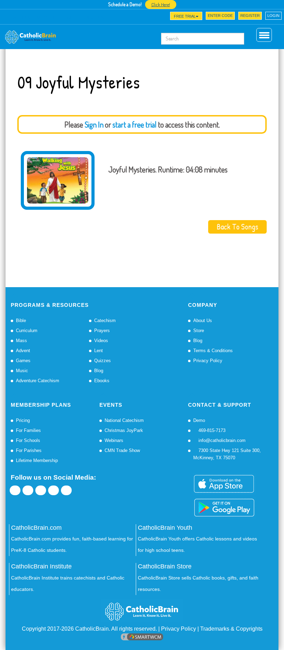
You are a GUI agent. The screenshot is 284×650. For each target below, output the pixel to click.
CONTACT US (91, 18)
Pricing (23, 420)
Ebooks (101, 380)
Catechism (105, 320)
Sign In (94, 124)
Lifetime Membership (37, 460)
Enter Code (220, 15)
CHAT (67, 18)
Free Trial (185, 16)
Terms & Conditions (213, 350)
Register (250, 15)
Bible (21, 320)
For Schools (28, 440)
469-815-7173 (211, 430)
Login (273, 15)
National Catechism (124, 420)
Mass (21, 340)
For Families (28, 430)
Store (198, 330)
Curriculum (26, 330)
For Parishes (29, 450)
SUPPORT (46, 18)
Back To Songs (237, 227)
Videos (101, 340)
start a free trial (135, 124)
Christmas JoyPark (124, 430)
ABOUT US (20, 18)
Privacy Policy (207, 360)
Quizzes (102, 360)
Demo (199, 420)
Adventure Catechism (37, 380)
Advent (23, 350)
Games (23, 360)
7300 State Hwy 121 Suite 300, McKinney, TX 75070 (227, 454)
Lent (98, 350)
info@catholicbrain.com (221, 440)
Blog (98, 370)
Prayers (102, 330)
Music (22, 370)
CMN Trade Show (122, 450)
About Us (202, 320)
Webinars (114, 440)
